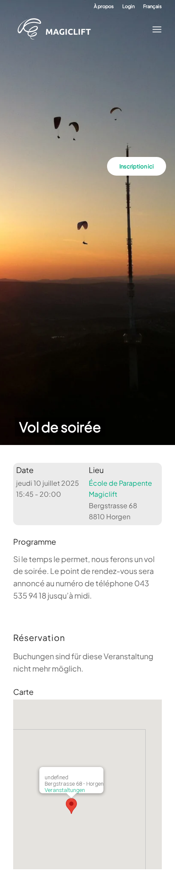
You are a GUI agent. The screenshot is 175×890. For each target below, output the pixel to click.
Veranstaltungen (65, 790)
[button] (71, 806)
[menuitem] (104, 6)
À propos (104, 6)
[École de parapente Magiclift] (80, 29)
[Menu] (154, 29)
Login (128, 6)
